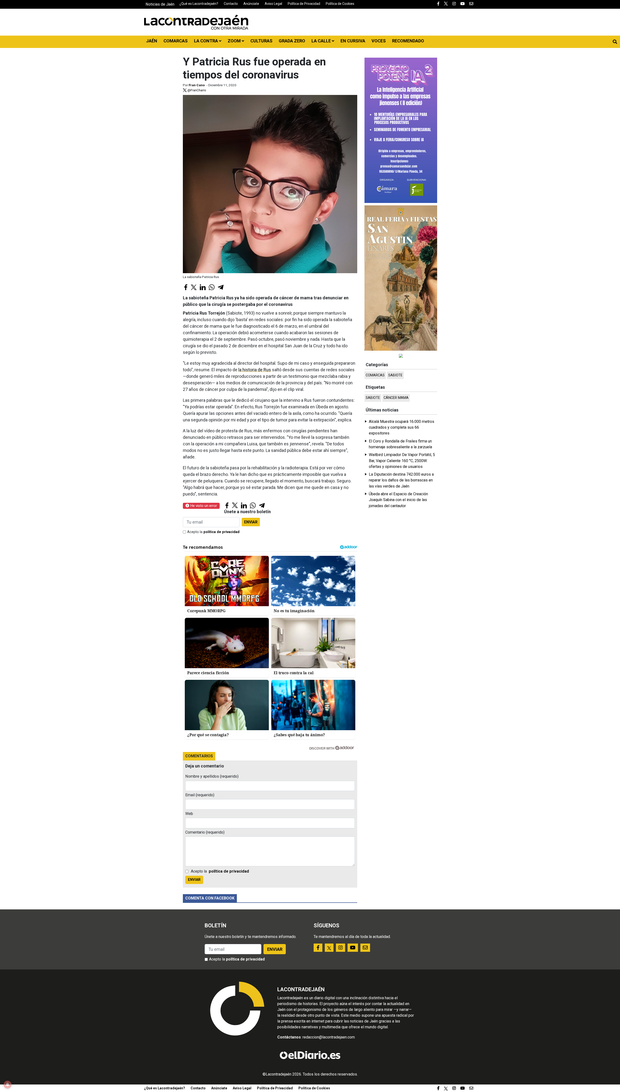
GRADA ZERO (292, 40)
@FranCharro (196, 90)
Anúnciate (251, 4)
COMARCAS (175, 40)
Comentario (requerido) (205, 832)
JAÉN (151, 40)
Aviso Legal (273, 4)
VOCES (379, 40)
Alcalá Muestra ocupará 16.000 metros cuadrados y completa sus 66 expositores (401, 427)
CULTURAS (261, 40)
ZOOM (235, 40)
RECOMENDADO (408, 40)
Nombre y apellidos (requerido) (212, 776)
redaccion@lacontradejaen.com (328, 1037)
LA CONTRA (206, 40)
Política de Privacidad (304, 4)
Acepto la (213, 532)
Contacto (231, 4)
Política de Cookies (340, 4)
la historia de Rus (254, 369)
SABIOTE (395, 375)
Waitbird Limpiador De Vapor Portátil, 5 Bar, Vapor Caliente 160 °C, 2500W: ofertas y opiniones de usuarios (402, 460)
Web (189, 813)
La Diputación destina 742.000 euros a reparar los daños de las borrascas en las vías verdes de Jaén (401, 480)
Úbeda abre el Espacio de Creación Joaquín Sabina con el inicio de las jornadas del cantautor (398, 500)
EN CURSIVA (353, 40)
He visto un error (203, 505)
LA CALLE (321, 40)
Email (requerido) (199, 795)
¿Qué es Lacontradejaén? (198, 4)
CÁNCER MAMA (396, 398)
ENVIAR (250, 522)
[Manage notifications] (7, 1084)
